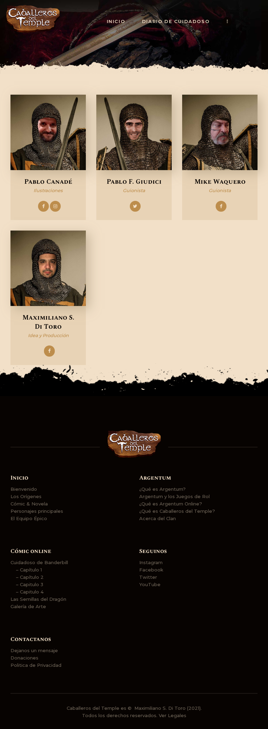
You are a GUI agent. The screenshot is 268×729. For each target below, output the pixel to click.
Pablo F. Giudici (134, 182)
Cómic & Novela (29, 503)
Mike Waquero (220, 182)
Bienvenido (23, 489)
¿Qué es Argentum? (162, 489)
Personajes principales (36, 511)
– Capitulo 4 (30, 592)
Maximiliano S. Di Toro (48, 322)
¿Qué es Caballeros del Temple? (177, 511)
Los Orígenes (26, 496)
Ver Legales (172, 715)
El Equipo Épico (28, 518)
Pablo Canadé (48, 182)
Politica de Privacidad (35, 665)
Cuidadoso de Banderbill (39, 562)
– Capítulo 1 (29, 570)
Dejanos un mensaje (34, 650)
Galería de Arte (28, 606)
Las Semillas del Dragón (38, 599)
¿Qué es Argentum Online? (170, 503)
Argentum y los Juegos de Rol (174, 496)
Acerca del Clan (157, 518)
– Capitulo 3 (29, 584)
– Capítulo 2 (30, 577)
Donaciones (24, 658)
